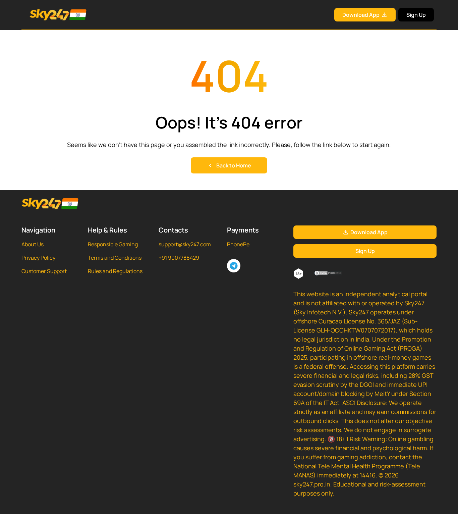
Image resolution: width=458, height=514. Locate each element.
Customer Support (44, 271)
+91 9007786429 (179, 257)
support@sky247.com (185, 244)
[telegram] (233, 265)
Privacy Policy (38, 257)
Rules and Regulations (115, 271)
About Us (32, 244)
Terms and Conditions (114, 257)
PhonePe (238, 244)
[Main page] (49, 14)
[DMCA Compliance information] (329, 274)
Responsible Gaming (113, 244)
